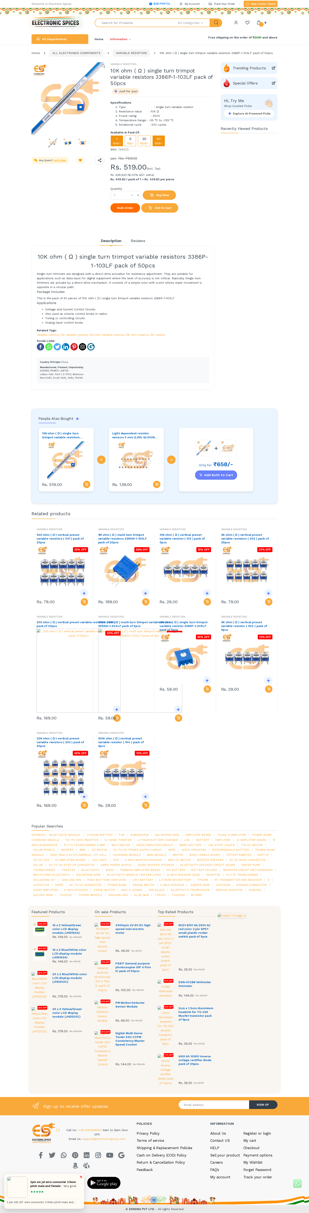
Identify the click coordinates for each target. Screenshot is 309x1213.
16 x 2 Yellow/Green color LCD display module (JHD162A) (66, 928)
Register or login (257, 1133)
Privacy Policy (148, 1133)
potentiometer (238, 854)
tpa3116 (202, 879)
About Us (218, 1133)
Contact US (220, 1140)
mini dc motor (179, 859)
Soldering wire (88, 874)
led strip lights (221, 845)
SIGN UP (263, 1104)
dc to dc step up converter (72, 865)
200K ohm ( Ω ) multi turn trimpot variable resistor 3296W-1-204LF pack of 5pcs (135, 624)
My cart (249, 1140)
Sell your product (225, 1155)
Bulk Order (125, 207)
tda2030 (65, 895)
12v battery (175, 870)
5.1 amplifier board (70, 859)
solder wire (43, 895)
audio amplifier (45, 890)
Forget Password (257, 1170)
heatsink (223, 884)
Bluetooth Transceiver (190, 890)
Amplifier (222, 840)
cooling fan (71, 879)
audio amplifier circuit (154, 845)
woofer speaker (210, 859)
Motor (178, 854)
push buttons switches (106, 879)
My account (220, 1177)
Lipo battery (142, 879)
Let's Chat (59, 160)
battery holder (204, 870)
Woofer (67, 849)
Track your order (257, 1177)
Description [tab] (111, 240)
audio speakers (193, 849)
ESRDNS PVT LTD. (142, 1209)
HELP (214, 1148)
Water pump (251, 865)
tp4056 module (90, 895)
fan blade (156, 890)
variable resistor (48, 334)
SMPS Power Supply (116, 865)
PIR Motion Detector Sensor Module (130, 1004)
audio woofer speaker (156, 865)
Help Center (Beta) (263, 3)
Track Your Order (224, 3)
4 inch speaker (76, 890)
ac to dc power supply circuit (137, 849)
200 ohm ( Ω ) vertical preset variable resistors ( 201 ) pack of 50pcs (76, 624)
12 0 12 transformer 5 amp (84, 845)
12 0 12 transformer (242, 874)
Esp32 (109, 870)
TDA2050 (178, 895)
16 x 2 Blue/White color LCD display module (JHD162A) (69, 953)
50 (158, 141)
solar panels (44, 849)
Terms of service (150, 1140)
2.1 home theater (118, 840)
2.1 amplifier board (251, 840)
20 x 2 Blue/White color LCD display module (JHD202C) (69, 977)
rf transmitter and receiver (238, 879)
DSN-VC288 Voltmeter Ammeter (194, 984)
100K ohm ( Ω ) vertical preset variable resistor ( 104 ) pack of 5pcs (121, 742)
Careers (216, 1162)
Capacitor (41, 884)
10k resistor (158, 334)
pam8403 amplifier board (140, 870)
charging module (127, 854)
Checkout (251, 1148)
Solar (38, 865)
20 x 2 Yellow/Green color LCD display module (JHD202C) (67, 1012)
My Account (192, 3)
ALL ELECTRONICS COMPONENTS (76, 53)
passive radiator (229, 890)
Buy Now (162, 195)
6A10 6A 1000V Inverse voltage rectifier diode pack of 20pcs (194, 1060)
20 (144, 141)
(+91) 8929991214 (90, 1130)
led (187, 840)
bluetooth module (65, 834)
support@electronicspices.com (103, 1139)
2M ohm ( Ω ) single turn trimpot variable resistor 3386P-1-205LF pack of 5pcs (183, 625)
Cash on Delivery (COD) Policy (161, 1155)
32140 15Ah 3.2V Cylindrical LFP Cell (78, 854)
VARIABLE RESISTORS (131, 53)
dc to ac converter (85, 884)
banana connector (251, 884)
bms (82, 849)
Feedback (145, 1170)
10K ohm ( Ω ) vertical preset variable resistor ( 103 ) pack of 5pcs (182, 538)
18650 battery (190, 845)
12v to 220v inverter (81, 840)
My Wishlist (253, 1162)
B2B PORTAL (161, 3)
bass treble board (205, 854)
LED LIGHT (99, 859)
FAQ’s (214, 1170)
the (122, 834)
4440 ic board (131, 890)
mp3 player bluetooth (51, 874)
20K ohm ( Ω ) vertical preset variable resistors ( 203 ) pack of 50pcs (60, 742)
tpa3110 (160, 895)
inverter (213, 874)
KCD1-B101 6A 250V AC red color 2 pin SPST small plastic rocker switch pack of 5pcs (194, 930)
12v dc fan (41, 859)
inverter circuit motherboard (248, 870)
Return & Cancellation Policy (161, 1162)
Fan (116, 859)
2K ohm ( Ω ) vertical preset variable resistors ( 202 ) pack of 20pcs (245, 538)
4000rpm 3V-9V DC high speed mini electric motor (133, 928)
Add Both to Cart (218, 475)
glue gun (141, 895)
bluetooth (90, 870)
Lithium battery (99, 834)
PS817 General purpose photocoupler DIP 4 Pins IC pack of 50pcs (133, 967)
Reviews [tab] (138, 240)
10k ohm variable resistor (106, 334)
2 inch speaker (172, 884)
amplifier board (198, 834)
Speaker (38, 834)
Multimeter (120, 845)
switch (263, 854)
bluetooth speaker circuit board (208, 865)
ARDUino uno (118, 895)
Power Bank (117, 884)
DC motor (99, 849)
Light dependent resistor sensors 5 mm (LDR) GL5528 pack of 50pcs (133, 436)
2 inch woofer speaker (143, 859)
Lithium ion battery (175, 879)
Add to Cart (162, 207)
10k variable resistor (73, 334)
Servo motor (104, 890)
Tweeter (68, 870)
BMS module (157, 854)
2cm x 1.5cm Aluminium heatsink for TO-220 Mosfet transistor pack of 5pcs (195, 1013)
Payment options (257, 1155)
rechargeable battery (230, 849)
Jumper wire (200, 884)
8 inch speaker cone (183, 874)
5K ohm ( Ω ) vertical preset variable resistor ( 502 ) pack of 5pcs (244, 625)
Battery (202, 840)
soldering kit (44, 879)
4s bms (196, 895)
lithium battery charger (157, 840)
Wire (171, 849)
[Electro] (56, 23)
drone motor (143, 884)
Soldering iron (167, 834)
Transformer (44, 870)
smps (59, 884)
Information (118, 39)
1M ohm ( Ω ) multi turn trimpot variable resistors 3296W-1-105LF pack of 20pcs (122, 538)
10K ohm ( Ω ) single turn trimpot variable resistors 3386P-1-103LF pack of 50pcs (63, 436)
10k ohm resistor (136, 334)
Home (99, 39)
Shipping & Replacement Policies (164, 1148)
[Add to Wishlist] (80, 160)
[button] (194, 22)
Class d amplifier (232, 834)
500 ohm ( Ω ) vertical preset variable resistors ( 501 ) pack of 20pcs (60, 538)
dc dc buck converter (247, 859)
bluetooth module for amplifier (134, 874)
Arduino (255, 890)
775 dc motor (252, 845)
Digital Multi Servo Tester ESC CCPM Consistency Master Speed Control (129, 1038)
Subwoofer (140, 834)
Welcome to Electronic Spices (51, 3)
